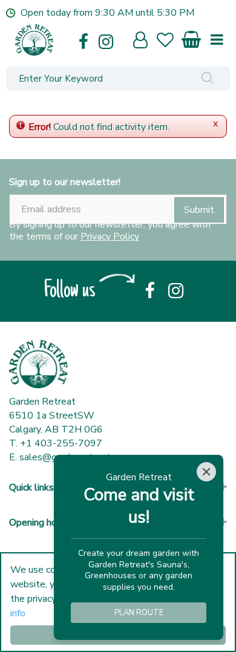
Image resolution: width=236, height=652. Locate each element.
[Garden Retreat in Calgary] (71, 40)
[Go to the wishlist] (171, 42)
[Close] (206, 471)
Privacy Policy (109, 236)
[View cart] (192, 37)
